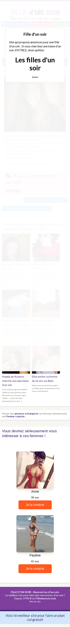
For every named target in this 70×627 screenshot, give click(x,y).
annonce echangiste (26, 413)
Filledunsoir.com (46, 598)
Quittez (35, 77)
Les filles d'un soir (35, 64)
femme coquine (16, 416)
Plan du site (35, 601)
